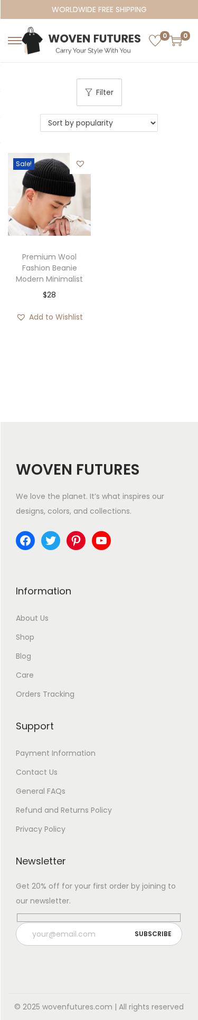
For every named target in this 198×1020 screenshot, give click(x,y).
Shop (25, 637)
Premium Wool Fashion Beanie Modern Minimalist (49, 268)
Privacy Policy (40, 829)
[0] (155, 40)
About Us (32, 618)
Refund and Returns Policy (64, 810)
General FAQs (40, 791)
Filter (105, 92)
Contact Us (37, 772)
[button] (80, 163)
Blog (23, 656)
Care (25, 675)
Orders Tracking (45, 694)
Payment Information (56, 753)
